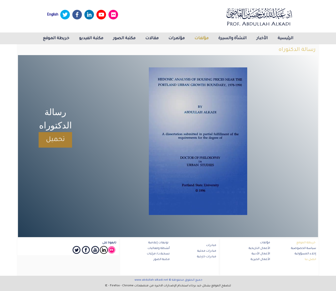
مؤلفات (202, 38)
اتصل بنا (310, 259)
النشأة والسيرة (232, 38)
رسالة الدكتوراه (297, 50)
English (52, 15)
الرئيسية (285, 38)
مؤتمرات (176, 38)
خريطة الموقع (56, 38)
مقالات (152, 38)
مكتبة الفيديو (91, 38)
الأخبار (262, 38)
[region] (168, 146)
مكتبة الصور (124, 38)
